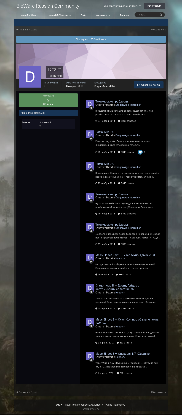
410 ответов (127, 308)
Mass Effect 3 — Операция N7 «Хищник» (122, 353)
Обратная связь (115, 404)
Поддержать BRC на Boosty (91, 39)
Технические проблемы (111, 101)
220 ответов (126, 373)
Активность (103, 15)
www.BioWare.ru (30, 15)
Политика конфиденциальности (84, 404)
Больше (124, 15)
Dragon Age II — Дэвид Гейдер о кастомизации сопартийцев (117, 287)
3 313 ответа (127, 152)
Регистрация (154, 5)
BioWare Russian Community (47, 6)
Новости (120, 258)
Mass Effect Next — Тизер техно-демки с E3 (125, 255)
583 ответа (125, 342)
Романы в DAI (104, 132)
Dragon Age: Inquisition (128, 104)
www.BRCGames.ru (60, 15)
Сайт (83, 15)
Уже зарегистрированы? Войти (121, 6)
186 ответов (125, 274)
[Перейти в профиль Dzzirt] (90, 104)
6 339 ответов (128, 121)
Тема (57, 404)
